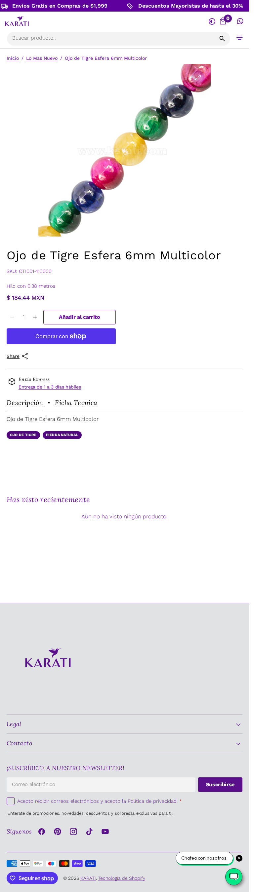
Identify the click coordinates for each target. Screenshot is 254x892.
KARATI (88, 878)
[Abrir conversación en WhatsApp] (240, 21)
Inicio (13, 58)
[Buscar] (222, 38)
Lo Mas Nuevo (42, 58)
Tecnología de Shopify (121, 878)
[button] (239, 37)
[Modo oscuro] (211, 21)
